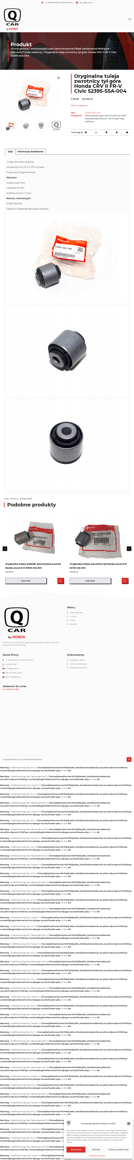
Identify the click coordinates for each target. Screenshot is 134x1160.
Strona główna (19, 48)
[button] (128, 1123)
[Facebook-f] (129, 759)
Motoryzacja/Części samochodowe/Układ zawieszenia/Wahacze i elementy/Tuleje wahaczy (105, 118)
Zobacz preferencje (118, 1149)
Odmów (96, 1149)
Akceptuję (76, 1149)
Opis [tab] (10, 151)
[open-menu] (129, 19)
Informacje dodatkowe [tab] (30, 151)
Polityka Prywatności (97, 1155)
